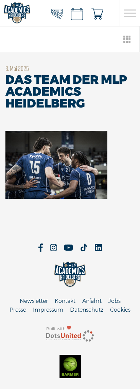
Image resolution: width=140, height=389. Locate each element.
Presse (18, 310)
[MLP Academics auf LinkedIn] (98, 250)
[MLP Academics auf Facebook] (40, 250)
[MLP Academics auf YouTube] (68, 250)
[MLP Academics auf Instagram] (53, 250)
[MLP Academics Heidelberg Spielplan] (77, 13)
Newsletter (34, 301)
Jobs (114, 301)
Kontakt (65, 301)
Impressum (48, 310)
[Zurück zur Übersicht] (127, 39)
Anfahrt (92, 301)
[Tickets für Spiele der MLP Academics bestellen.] (57, 13)
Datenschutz (86, 310)
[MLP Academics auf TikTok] (84, 250)
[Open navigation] (130, 13)
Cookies (120, 310)
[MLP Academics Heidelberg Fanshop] (97, 13)
